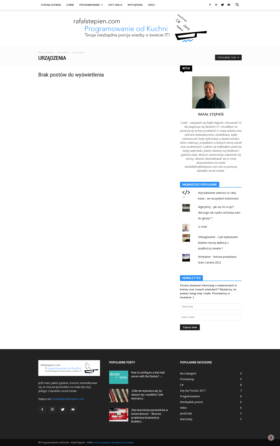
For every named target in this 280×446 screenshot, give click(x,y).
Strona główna (46, 52)
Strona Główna (51, 5)
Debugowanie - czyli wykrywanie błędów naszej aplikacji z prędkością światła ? (218, 242)
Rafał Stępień (211, 114)
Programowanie (89, 5)
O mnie (70, 5)
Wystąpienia (135, 5)
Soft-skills (115, 5)
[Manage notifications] (271, 438)
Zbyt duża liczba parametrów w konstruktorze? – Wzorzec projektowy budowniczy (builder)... (149, 415)
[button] (237, 5)
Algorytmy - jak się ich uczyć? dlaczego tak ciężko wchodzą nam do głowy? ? (219, 212)
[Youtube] (229, 5)
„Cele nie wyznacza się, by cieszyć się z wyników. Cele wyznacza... (147, 394)
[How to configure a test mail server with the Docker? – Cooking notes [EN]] (118, 377)
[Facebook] (210, 5)
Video (151, 5)
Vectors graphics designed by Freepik (113, 442)
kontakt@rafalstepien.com (68, 399)
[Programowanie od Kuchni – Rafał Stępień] (140, 28)
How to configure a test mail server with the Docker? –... (148, 374)
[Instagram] (216, 5)
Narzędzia (62, 52)
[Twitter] (222, 5)
